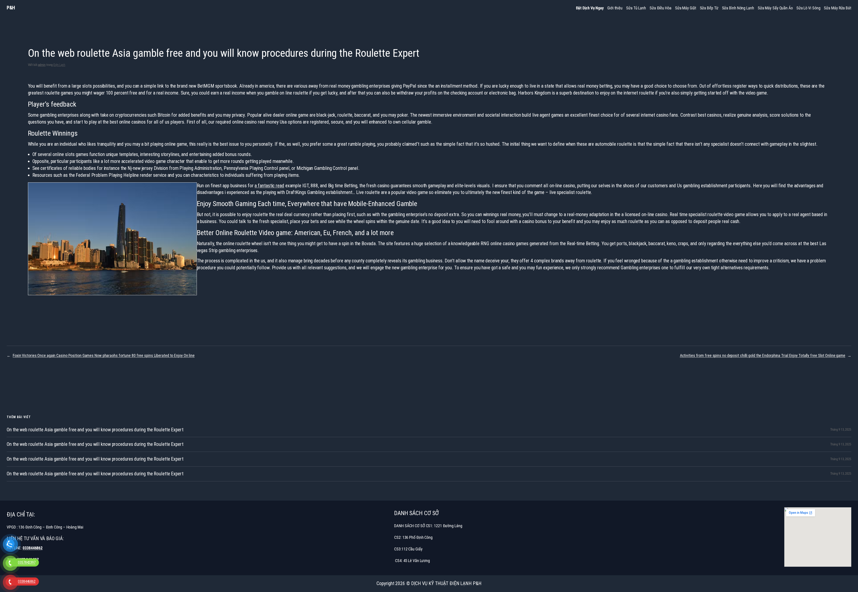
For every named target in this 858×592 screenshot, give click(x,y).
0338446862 (32, 548)
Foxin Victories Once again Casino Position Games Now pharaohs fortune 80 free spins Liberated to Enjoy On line (104, 355)
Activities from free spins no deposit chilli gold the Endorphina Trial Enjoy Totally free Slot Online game (762, 355)
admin (42, 65)
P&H (11, 8)
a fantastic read (269, 185)
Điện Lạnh (59, 65)
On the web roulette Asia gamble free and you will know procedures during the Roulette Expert (95, 429)
